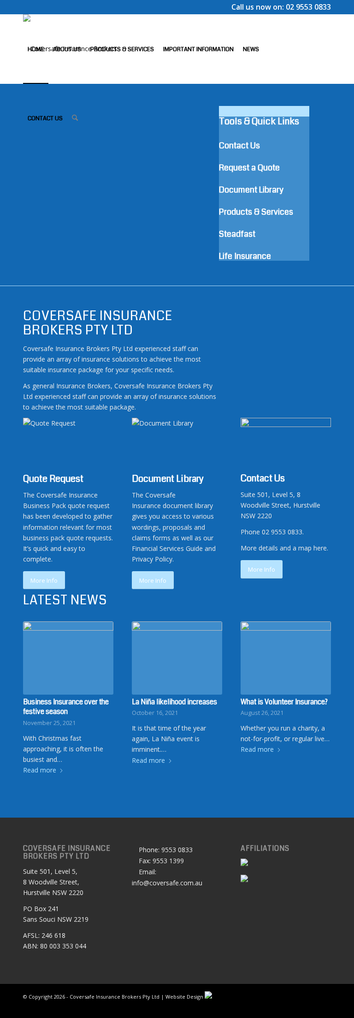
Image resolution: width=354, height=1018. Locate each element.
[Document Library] (134, 468)
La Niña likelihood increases (174, 702)
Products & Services (256, 212)
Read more (39, 770)
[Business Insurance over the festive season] (68, 657)
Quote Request (53, 479)
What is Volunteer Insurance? (284, 702)
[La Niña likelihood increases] (177, 657)
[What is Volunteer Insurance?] (286, 657)
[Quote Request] (25, 468)
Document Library (251, 190)
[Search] (75, 117)
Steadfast (237, 234)
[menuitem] (35, 48)
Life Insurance (245, 256)
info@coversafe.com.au (167, 882)
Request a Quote (249, 168)
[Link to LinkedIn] (26, 186)
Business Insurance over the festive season (66, 707)
